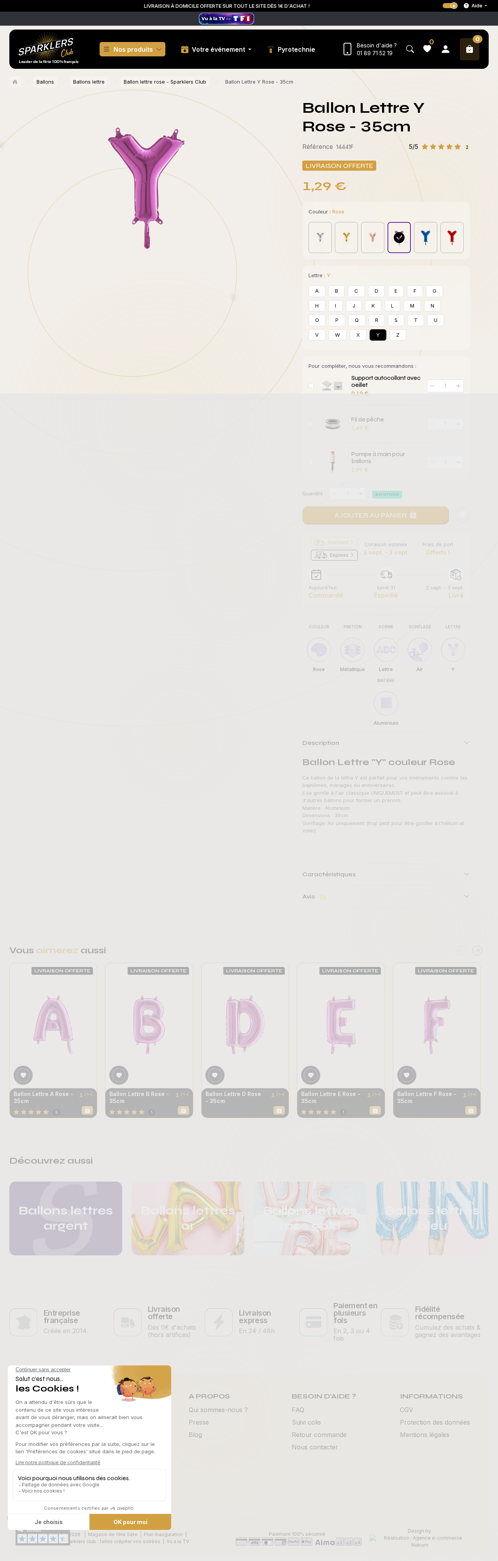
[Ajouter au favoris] (462, 515)
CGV (406, 1410)
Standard (337, 542)
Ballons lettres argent (66, 1218)
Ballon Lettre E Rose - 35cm (330, 1097)
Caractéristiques (329, 874)
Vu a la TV (178, 1541)
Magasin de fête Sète (113, 1534)
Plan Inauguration (163, 1534)
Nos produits (133, 49)
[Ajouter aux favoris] (23, 1075)
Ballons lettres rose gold (310, 1218)
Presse (199, 1422)
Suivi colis (306, 1422)
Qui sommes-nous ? (218, 1410)
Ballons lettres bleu (432, 1218)
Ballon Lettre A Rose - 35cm (43, 1097)
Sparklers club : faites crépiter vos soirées (111, 1541)
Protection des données (435, 1422)
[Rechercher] (410, 49)
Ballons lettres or (188, 1218)
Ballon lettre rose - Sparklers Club (165, 82)
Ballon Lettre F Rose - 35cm (426, 1097)
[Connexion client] (445, 49)
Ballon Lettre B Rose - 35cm (139, 1097)
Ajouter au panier (370, 515)
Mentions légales (424, 1435)
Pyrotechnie (296, 49)
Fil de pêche (367, 419)
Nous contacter (315, 1447)
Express (339, 555)
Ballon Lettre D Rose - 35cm (233, 1097)
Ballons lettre (89, 82)
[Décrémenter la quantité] (334, 493)
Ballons (45, 82)
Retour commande (319, 1435)
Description (320, 742)
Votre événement (219, 49)
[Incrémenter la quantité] (360, 493)
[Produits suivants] (477, 951)
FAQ (298, 1410)
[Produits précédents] (461, 951)
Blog (195, 1435)
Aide (477, 5)
